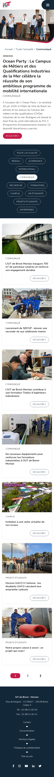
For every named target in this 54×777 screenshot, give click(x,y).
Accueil (9, 49)
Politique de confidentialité (27, 747)
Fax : (18, 714)
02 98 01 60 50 (29, 709)
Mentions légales (27, 739)
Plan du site (27, 756)
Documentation (27, 730)
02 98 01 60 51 (29, 714)
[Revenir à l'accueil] (4, 4)
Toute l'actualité (24, 49)
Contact (27, 722)
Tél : (19, 709)
